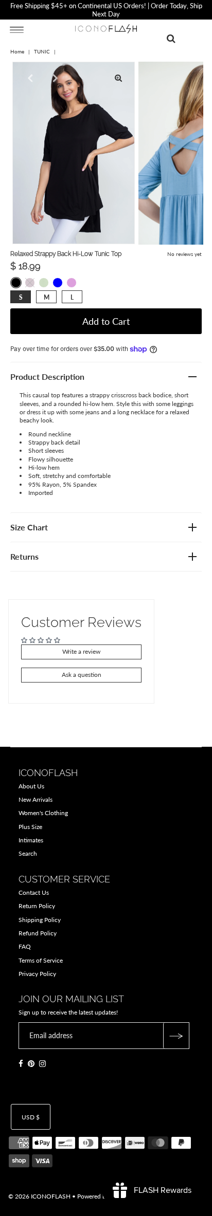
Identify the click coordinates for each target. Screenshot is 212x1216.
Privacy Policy (37, 974)
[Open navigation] (16, 29)
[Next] (54, 78)
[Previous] (28, 78)
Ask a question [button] (81, 674)
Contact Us (34, 892)
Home (17, 51)
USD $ (31, 1117)
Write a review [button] (81, 651)
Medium (46, 297)
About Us (31, 786)
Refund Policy (38, 933)
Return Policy (37, 906)
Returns (24, 556)
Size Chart (29, 527)
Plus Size (30, 827)
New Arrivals (35, 799)
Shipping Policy (40, 920)
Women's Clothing (43, 813)
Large (72, 297)
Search (28, 853)
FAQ (25, 946)
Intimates (31, 840)
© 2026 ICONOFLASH (39, 1196)
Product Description (47, 376)
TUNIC (42, 51)
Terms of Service (41, 960)
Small (21, 297)
